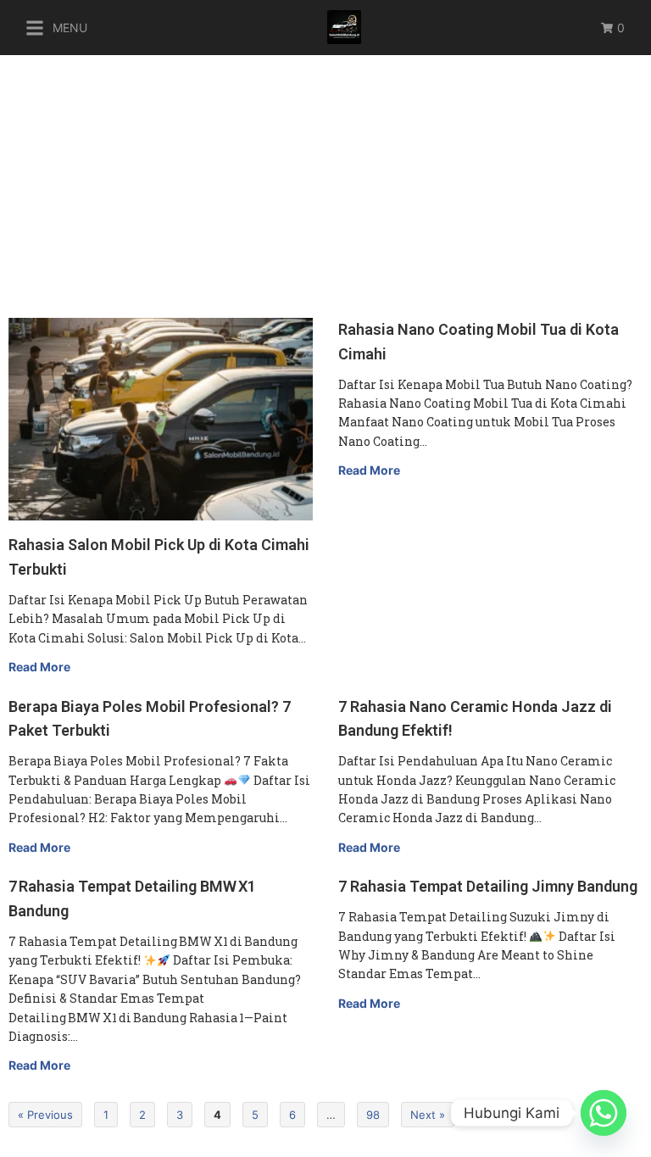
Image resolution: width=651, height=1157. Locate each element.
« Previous (45, 1114)
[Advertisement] (325, 182)
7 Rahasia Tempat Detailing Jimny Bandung (487, 886)
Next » (427, 1114)
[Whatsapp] (603, 1113)
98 (373, 1114)
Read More (39, 666)
